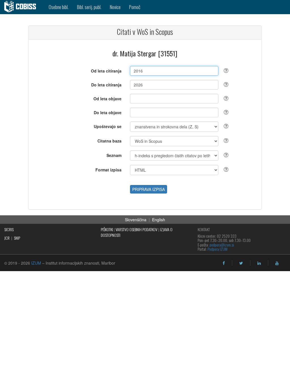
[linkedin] (259, 263)
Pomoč (134, 6)
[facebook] (224, 263)
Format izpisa (108, 170)
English (158, 219)
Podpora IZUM (217, 249)
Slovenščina (135, 219)
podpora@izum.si (222, 245)
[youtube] (277, 263)
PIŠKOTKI (107, 229)
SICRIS (9, 229)
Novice (115, 6)
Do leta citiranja (106, 85)
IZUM (36, 263)
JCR (7, 238)
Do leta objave (107, 112)
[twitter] (241, 263)
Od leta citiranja (106, 71)
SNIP (17, 238)
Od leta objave (107, 98)
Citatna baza (109, 141)
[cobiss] (22, 7)
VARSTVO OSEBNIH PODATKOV (136, 229)
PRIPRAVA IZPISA (148, 189)
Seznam (113, 155)
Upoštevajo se (107, 126)
